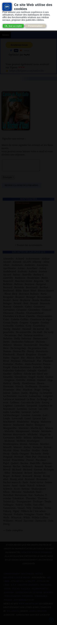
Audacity (30, 581)
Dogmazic (45, 585)
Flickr (16, 589)
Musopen (48, 592)
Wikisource (40, 596)
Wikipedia (27, 596)
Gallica (25, 589)
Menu (5, 35)
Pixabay (8, 600)
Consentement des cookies (18, 574)
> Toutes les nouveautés (28, 245)
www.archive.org (28, 603)
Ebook (7, 589)
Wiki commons (12, 596)
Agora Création (38, 611)
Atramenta (17, 581)
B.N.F (13, 585)
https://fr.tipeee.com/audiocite (26, 70)
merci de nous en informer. (36, 552)
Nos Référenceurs (24, 600)
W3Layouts (12, 611)
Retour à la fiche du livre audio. (21, 185)
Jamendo (9, 592)
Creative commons (28, 585)
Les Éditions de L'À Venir (28, 592)
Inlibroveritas (40, 589)
